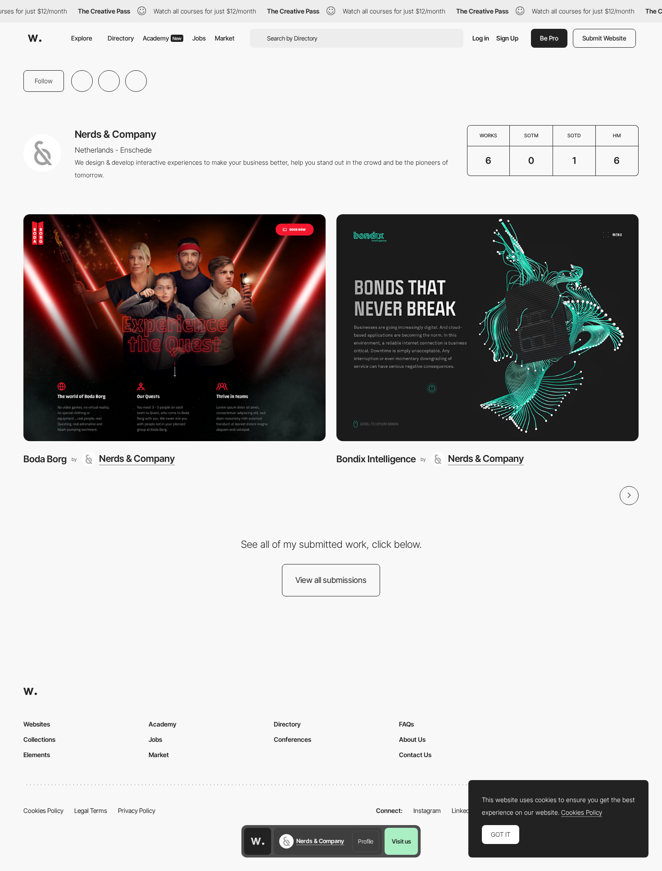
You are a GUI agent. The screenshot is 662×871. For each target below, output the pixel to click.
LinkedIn (463, 810)
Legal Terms (90, 810)
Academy (162, 38)
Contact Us (415, 754)
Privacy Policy (136, 810)
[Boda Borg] (174, 327)
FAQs (406, 724)
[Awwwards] (34, 38)
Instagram (427, 810)
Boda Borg (45, 459)
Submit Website (604, 38)
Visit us (401, 841)
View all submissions (331, 580)
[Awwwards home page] (257, 841)
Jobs (199, 38)
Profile (365, 841)
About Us (412, 739)
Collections (39, 739)
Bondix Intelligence (376, 459)
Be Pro (549, 38)
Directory (121, 38)
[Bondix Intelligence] (487, 327)
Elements (36, 754)
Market (225, 38)
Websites (36, 724)
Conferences (292, 739)
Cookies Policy (43, 810)
